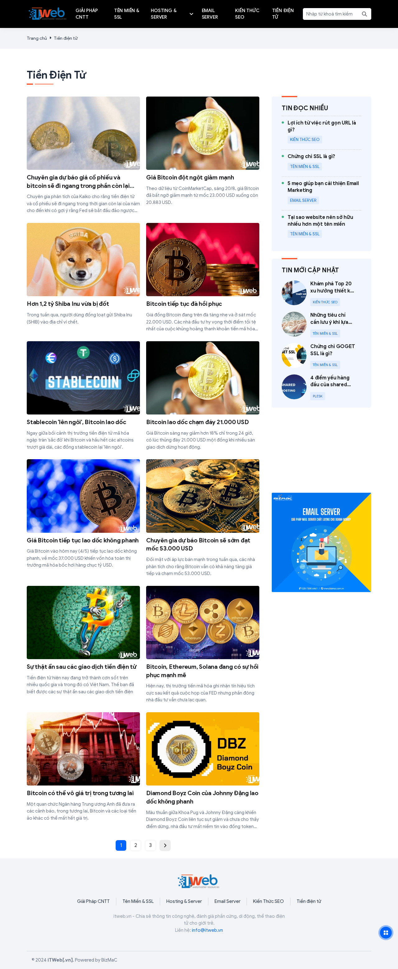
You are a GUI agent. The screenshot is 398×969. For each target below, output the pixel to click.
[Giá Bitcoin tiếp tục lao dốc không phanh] (83, 514)
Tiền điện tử (66, 38)
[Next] (165, 845)
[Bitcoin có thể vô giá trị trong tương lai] (83, 767)
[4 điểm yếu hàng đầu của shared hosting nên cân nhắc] (321, 387)
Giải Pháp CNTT (93, 901)
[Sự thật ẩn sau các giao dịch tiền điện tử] (83, 640)
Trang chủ (37, 38)
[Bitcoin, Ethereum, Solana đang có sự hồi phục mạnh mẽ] (202, 645)
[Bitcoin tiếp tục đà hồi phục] (202, 278)
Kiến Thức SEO (268, 901)
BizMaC (109, 960)
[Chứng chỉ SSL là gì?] (311, 163)
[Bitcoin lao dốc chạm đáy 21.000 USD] (202, 396)
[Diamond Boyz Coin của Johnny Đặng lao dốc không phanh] (202, 771)
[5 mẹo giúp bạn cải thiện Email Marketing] (324, 193)
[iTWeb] (48, 12)
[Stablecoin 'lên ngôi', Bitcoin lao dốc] (83, 396)
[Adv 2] (321, 542)
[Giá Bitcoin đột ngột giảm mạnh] (202, 151)
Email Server (227, 901)
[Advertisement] (321, 454)
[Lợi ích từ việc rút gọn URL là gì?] (324, 133)
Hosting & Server (184, 901)
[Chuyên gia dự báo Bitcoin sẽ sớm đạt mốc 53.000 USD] (202, 518)
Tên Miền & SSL (138, 901)
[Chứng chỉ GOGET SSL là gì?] (321, 356)
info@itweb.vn (207, 930)
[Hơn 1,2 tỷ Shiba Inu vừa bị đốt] (83, 274)
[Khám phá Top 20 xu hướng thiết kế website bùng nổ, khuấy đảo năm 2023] (321, 293)
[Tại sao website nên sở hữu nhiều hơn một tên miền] (324, 227)
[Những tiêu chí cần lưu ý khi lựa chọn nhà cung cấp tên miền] (321, 324)
